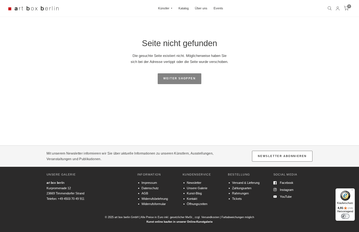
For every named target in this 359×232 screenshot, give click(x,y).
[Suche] (330, 8)
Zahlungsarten (241, 188)
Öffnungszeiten (197, 204)
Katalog (183, 8)
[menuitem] (165, 8)
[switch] (345, 216)
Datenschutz (150, 188)
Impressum (149, 182)
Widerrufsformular (153, 204)
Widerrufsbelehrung (154, 198)
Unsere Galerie (197, 188)
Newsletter (194, 182)
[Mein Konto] (338, 8)
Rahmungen (240, 193)
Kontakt (192, 198)
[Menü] (352, 190)
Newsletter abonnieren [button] (282, 156)
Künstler (163, 8)
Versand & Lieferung (245, 182)
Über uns (201, 8)
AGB (144, 193)
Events (218, 8)
